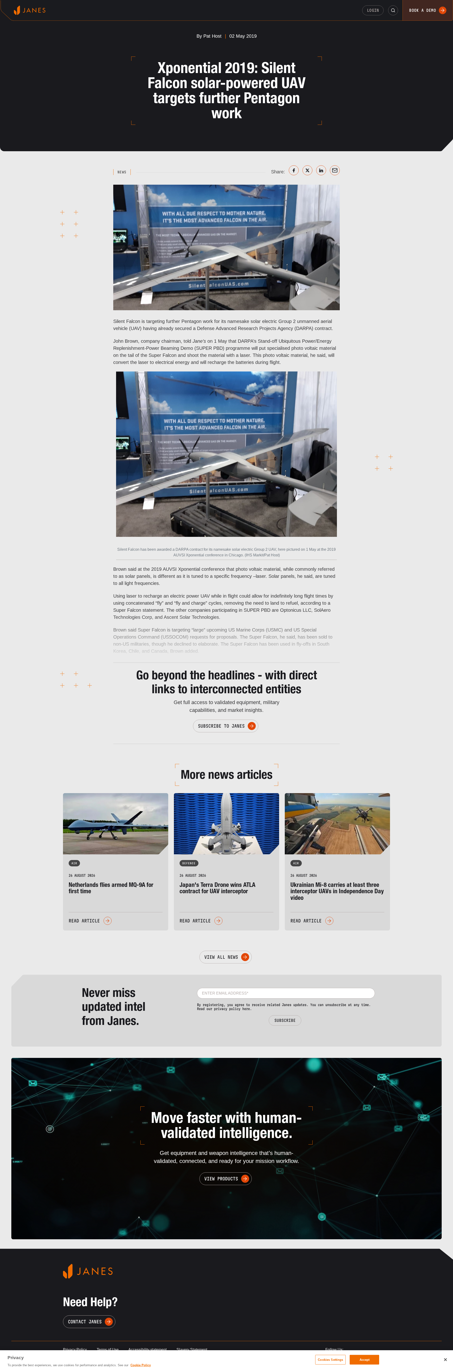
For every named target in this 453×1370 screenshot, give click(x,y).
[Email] (335, 170)
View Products (221, 1178)
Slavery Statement (191, 1350)
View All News (221, 957)
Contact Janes (85, 1321)
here (246, 1009)
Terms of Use (108, 1350)
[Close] (445, 1359)
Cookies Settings (330, 1359)
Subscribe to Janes (221, 726)
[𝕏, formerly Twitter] (307, 170)
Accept (365, 1359)
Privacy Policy (75, 1350)
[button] (393, 10)
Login (373, 10)
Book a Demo (422, 10)
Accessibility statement (147, 1350)
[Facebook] (294, 170)
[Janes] (29, 10)
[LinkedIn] (321, 170)
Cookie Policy (140, 1365)
